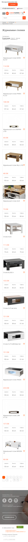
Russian (20, 8)
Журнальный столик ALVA (11, 201)
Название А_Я (6, 39)
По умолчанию (6, 38)
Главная (4, 22)
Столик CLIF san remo (10, 308)
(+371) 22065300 (9, 539)
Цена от (13, 38)
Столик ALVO (7, 237)
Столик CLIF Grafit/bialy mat (12, 344)
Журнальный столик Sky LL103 (13, 165)
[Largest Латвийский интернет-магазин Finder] (18, 527)
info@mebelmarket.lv (8, 8)
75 (14, 480)
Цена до (18, 38)
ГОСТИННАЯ (11, 22)
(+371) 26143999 (9, 536)
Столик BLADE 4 (8, 272)
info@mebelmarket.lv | (10, 530)
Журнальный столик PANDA (12, 380)
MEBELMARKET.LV (21, 531)
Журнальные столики (7, 23)
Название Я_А (13, 39)
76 (17, 480)
